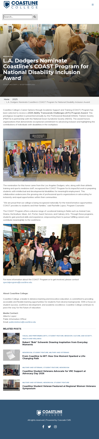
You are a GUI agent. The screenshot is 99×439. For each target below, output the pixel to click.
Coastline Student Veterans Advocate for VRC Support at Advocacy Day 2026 (54, 372)
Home (6, 99)
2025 (15, 99)
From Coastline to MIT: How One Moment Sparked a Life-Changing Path (54, 357)
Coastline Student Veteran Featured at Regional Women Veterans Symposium (59, 387)
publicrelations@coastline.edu (22, 322)
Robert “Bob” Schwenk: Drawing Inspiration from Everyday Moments (55, 343)
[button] (34, 16)
